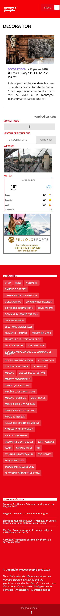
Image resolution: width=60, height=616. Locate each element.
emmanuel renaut (16, 332)
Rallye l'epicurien (16, 435)
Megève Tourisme (15, 397)
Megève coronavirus (18, 379)
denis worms (45, 307)
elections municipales (18, 326)
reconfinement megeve (19, 441)
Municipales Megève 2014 (20, 404)
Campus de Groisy (15, 289)
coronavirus (13, 301)
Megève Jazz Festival (17, 385)
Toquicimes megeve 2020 (19, 466)
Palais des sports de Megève (22, 422)
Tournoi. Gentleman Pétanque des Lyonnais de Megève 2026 (29, 505)
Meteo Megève (28, 180)
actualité (32, 282)
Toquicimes (44, 454)
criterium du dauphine (19, 307)
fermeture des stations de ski (23, 339)
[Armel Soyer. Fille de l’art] (30, 49)
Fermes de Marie (41, 332)
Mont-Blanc (38, 397)
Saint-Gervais (46, 441)
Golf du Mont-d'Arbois (19, 360)
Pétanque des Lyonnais (19, 429)
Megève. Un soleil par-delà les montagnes (25, 513)
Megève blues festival (32, 372)
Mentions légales (40, 589)
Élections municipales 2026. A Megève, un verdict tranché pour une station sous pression (29, 521)
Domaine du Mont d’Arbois (21, 314)
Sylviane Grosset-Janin (19, 454)
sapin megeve (24, 447)
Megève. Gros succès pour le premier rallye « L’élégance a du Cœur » (27, 531)
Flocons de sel (14, 345)
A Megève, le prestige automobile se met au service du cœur (27, 540)
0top (8, 282)
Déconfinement (14, 320)
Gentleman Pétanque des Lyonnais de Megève (28, 353)
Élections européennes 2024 (22, 473)
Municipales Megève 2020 (20, 410)
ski (38, 447)
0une (18, 282)
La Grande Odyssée (16, 366)
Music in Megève (15, 416)
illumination (46, 360)
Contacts (8, 589)
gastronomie (36, 345)
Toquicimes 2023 (14, 460)
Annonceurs (22, 589)
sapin (8, 447)
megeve (9, 372)
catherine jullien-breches (21, 295)
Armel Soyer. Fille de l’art (28, 75)
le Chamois (39, 366)
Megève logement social (20, 391)
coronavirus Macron (39, 301)
